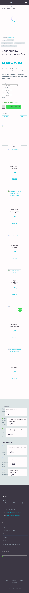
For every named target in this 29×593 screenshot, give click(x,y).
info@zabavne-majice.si (14, 513)
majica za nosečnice (7, 43)
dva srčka (10, 40)
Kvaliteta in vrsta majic (9, 530)
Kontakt (14, 580)
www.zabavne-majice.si (13, 515)
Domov (3, 7)
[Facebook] (2, 31)
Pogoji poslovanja (8, 527)
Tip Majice (4, 83)
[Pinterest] (6, 31)
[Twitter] (4, 31)
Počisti (3, 97)
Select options (13, 343)
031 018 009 (11, 510)
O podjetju (5, 534)
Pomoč (7, 580)
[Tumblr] (9, 31)
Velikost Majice (6, 93)
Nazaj (6, 116)
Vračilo (5, 540)
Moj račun (14, 582)
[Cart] (3, 2)
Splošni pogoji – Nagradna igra (11, 544)
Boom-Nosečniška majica (14, 282)
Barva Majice (5, 88)
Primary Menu (25, 2)
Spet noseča (14, 367)
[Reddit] (13, 31)
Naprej (23, 116)
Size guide (5, 113)
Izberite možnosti (13, 185)
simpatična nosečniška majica (9, 46)
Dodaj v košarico (15, 107)
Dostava (5, 537)
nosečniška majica (20, 43)
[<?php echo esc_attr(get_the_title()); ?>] (15, 185)
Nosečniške (10, 7)
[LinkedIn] (11, 31)
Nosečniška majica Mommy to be (14, 211)
